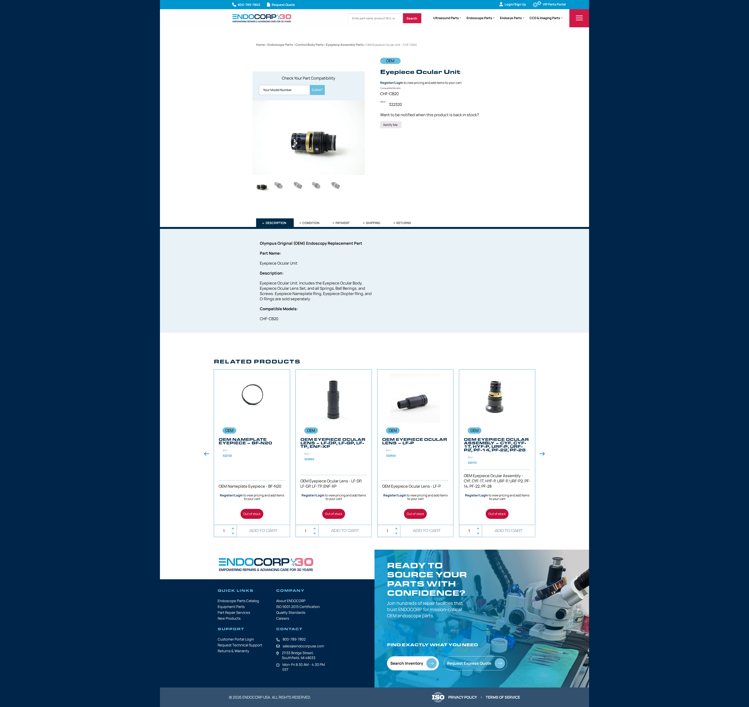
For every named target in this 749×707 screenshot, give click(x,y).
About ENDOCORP (290, 600)
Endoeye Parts (511, 18)
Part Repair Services (234, 612)
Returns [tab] (403, 223)
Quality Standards (290, 612)
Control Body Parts (309, 45)
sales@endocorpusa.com (303, 646)
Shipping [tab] (372, 223)
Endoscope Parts (479, 18)
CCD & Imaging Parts (545, 18)
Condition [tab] (310, 223)
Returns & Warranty (233, 651)
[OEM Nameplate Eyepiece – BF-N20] (252, 447)
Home (260, 45)
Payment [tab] (342, 223)
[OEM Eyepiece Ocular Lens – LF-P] (415, 447)
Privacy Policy (462, 697)
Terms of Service (503, 697)
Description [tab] (275, 223)
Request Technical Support (240, 645)
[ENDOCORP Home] (262, 18)
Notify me (390, 125)
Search (412, 18)
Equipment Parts (231, 606)
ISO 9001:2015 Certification (298, 606)
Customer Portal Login (236, 639)
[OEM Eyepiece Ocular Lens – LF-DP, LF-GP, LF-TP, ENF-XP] (334, 447)
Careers (282, 618)
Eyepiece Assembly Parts (345, 45)
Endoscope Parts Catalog (238, 600)
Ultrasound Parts (446, 18)
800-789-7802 (294, 639)
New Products (229, 618)
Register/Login (391, 83)
